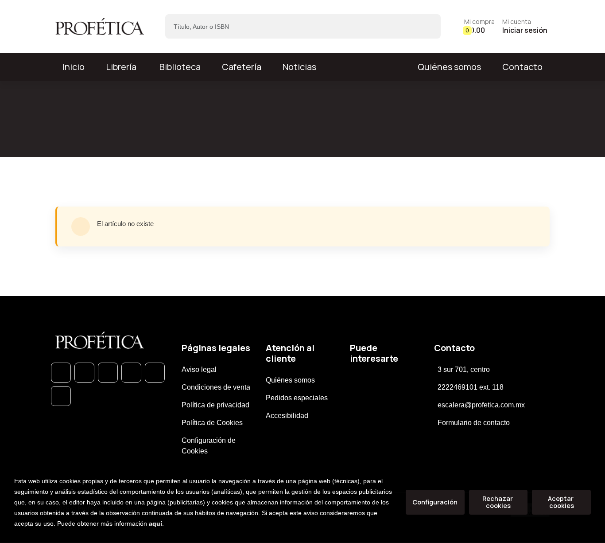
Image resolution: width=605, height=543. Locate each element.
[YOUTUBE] (61, 396)
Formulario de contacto (474, 422)
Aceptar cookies (561, 502)
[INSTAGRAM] (131, 373)
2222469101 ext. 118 (471, 387)
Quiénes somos (449, 67)
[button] (479, 26)
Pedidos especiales (297, 398)
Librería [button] (121, 67)
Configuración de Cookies (209, 446)
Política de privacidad (215, 405)
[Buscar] (426, 26)
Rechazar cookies (498, 502)
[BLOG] (155, 373)
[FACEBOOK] (84, 373)
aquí (155, 523)
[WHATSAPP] (61, 373)
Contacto (522, 67)
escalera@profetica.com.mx (481, 405)
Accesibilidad (287, 415)
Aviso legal (199, 369)
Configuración (435, 502)
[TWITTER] (108, 373)
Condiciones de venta (216, 387)
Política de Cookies (212, 422)
